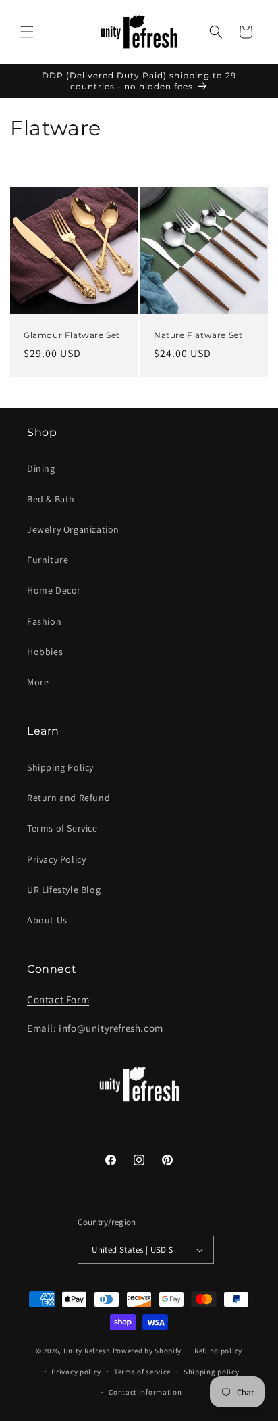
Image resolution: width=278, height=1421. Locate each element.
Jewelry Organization (73, 529)
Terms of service (142, 1371)
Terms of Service (62, 828)
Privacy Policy (56, 859)
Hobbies (45, 652)
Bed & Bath (51, 499)
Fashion (44, 621)
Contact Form (58, 999)
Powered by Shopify (147, 1350)
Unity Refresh (87, 1350)
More (38, 682)
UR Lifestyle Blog (64, 890)
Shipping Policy (60, 767)
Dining (41, 468)
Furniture (47, 560)
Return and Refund (68, 798)
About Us (47, 920)
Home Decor (54, 590)
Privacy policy (76, 1371)
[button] (27, 32)
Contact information (145, 1392)
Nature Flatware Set (198, 335)
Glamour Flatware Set (72, 335)
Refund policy (218, 1350)
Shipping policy (212, 1371)
